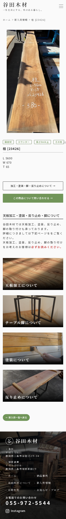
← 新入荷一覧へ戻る (16, 417)
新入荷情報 (21, 19)
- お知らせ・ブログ (46, 490)
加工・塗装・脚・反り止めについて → (33, 186)
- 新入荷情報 (42, 483)
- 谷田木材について (18, 483)
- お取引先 (13, 490)
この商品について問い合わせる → (33, 198)
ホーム (7, 19)
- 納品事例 (41, 475)
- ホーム (11, 475)
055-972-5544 (28, 502)
